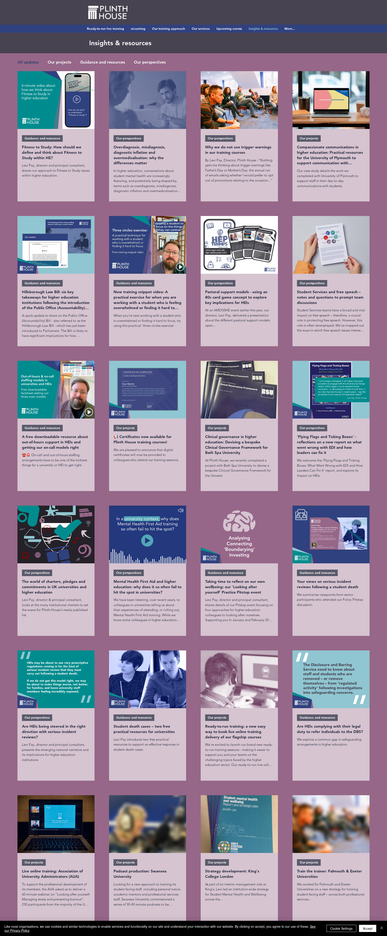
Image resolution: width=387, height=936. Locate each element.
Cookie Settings (341, 928)
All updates (28, 62)
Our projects (59, 62)
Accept (367, 928)
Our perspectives (150, 62)
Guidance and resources (102, 62)
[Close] (381, 928)
